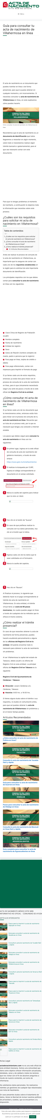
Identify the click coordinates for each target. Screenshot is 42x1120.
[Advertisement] (21, 60)
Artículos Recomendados (19, 249)
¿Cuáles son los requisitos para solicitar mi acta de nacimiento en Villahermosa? (20, 237)
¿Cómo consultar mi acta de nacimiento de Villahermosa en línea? (20, 243)
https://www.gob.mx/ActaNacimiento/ (21, 462)
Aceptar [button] (32, 1117)
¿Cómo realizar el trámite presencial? (19, 247)
